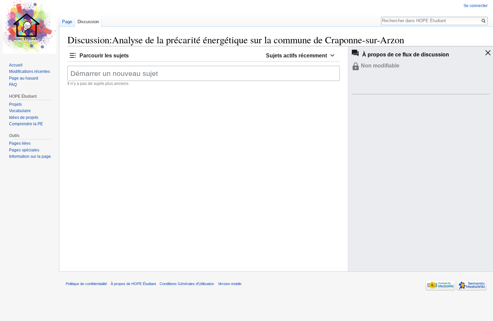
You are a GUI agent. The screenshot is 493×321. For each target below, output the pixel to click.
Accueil (15, 65)
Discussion (88, 21)
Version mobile (229, 284)
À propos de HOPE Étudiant (133, 284)
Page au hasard (23, 78)
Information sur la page (30, 156)
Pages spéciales (24, 150)
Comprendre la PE (26, 124)
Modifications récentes (29, 71)
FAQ (13, 84)
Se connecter (475, 5)
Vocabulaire (20, 110)
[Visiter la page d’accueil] (29, 27)
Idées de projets (23, 117)
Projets (15, 104)
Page (67, 21)
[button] (98, 55)
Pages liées (20, 143)
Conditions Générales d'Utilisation (187, 284)
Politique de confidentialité (86, 284)
